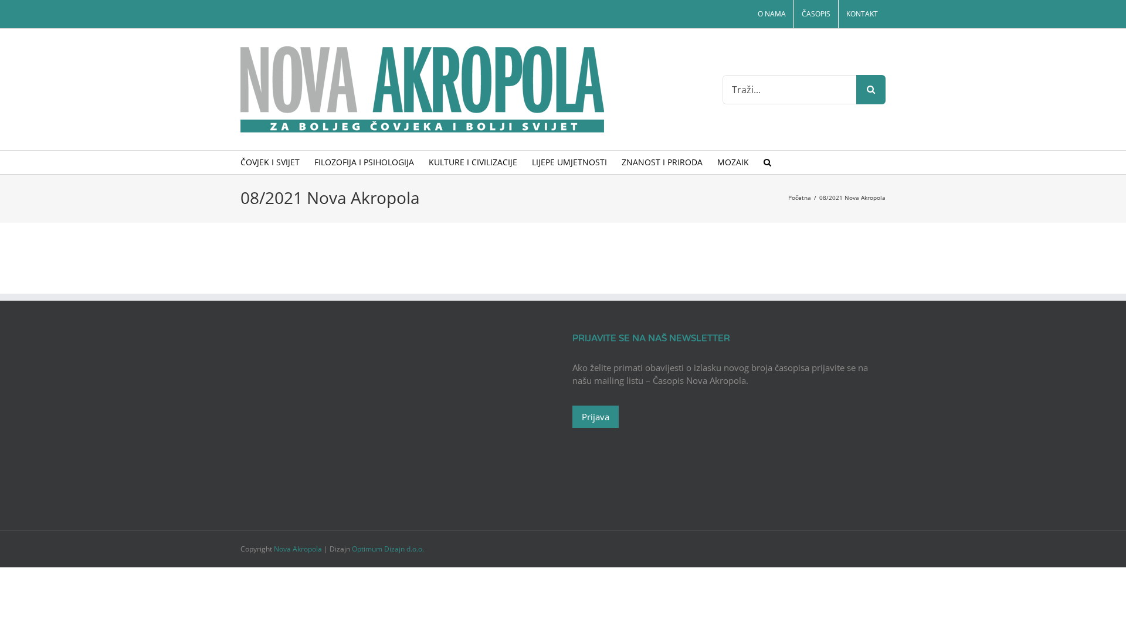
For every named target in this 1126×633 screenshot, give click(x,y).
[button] (767, 162)
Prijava (595, 417)
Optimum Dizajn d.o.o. (388, 549)
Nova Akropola (299, 549)
